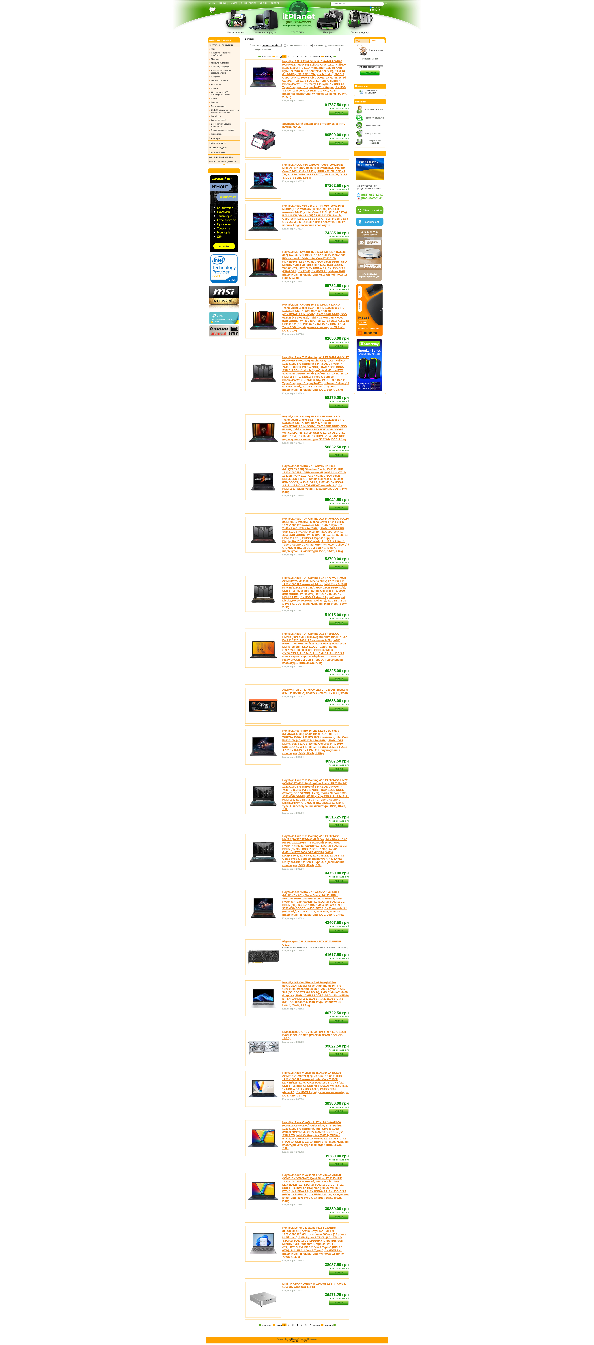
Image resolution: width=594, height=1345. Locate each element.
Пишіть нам (312, 1339)
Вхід (357, 41)
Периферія (329, 32)
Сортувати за (256, 45)
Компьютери (216, 134)
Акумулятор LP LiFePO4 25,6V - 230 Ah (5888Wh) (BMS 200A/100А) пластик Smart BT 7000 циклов (315, 691)
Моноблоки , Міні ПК (220, 63)
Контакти (303, 1339)
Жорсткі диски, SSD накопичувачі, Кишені (220, 93)
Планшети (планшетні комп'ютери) (221, 54)
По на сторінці (313, 46)
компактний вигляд (336, 46)
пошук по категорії (263, 50)
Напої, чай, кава (217, 152)
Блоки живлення (218, 106)
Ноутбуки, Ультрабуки (220, 67)
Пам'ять (214, 88)
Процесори (216, 77)
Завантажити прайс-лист (371, 92)
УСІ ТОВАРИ (297, 32)
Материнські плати (219, 81)
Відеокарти (216, 84)
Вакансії (295, 1339)
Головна (280, 1339)
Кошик (373, 41)
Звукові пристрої (218, 120)
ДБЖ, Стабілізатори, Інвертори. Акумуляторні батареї (225, 111)
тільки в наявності (294, 46)
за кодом (376, 10)
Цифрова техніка (236, 32)
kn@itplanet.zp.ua (373, 125)
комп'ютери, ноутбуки (265, 32)
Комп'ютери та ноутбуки (221, 45)
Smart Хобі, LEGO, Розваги (222, 161)
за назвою (376, 7)
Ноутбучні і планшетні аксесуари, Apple (221, 72)
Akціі (213, 49)
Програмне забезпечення (222, 130)
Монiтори (215, 59)
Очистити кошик (376, 50)
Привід (214, 98)
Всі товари (249, 39)
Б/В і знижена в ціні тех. (221, 157)
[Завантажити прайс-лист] (361, 93)
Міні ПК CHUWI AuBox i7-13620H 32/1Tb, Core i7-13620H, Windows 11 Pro (314, 1285)
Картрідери (216, 116)
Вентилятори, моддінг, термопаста (221, 125)
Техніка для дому (360, 32)
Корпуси (214, 102)
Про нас (287, 1339)
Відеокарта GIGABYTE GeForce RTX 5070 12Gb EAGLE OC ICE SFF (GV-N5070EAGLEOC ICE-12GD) (314, 1035)
